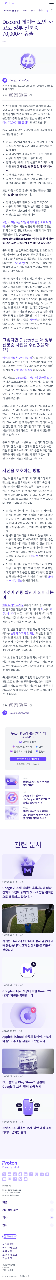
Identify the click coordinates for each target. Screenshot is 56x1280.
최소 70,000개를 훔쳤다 (15, 122)
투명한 (34, 556)
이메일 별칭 (15, 580)
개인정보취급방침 (9, 1264)
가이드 (41, 10)
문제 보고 (7, 1251)
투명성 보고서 (7, 1270)
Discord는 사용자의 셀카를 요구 (34, 378)
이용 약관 (6, 1267)
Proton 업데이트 (12, 10)
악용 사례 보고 (9, 1247)
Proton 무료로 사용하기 (28, 758)
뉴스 (33, 10)
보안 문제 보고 (9, 1254)
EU (42, 609)
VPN (50, 576)
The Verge (19, 263)
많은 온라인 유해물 (13, 605)
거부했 (33, 320)
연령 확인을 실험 (23, 370)
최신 (25, 10)
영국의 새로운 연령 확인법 (17, 358)
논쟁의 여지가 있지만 (22, 633)
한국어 (10, 1236)
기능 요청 (7, 1258)
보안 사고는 (9, 222)
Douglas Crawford (19, 80)
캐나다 (10, 613)
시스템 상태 (8, 1244)
